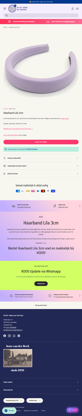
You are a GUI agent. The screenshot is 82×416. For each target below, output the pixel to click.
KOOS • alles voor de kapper (16, 407)
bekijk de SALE (63, 207)
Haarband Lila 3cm (14, 27)
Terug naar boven (41, 305)
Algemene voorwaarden (31, 410)
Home (5, 27)
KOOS (5, 109)
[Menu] (4, 8)
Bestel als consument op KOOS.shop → (18, 129)
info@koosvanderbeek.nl (12, 330)
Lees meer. (65, 118)
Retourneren (16, 410)
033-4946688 (11, 327)
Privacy (43, 410)
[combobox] (41, 15)
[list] (41, 67)
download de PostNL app (64, 297)
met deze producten (24, 207)
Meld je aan (41, 283)
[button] (77, 8)
